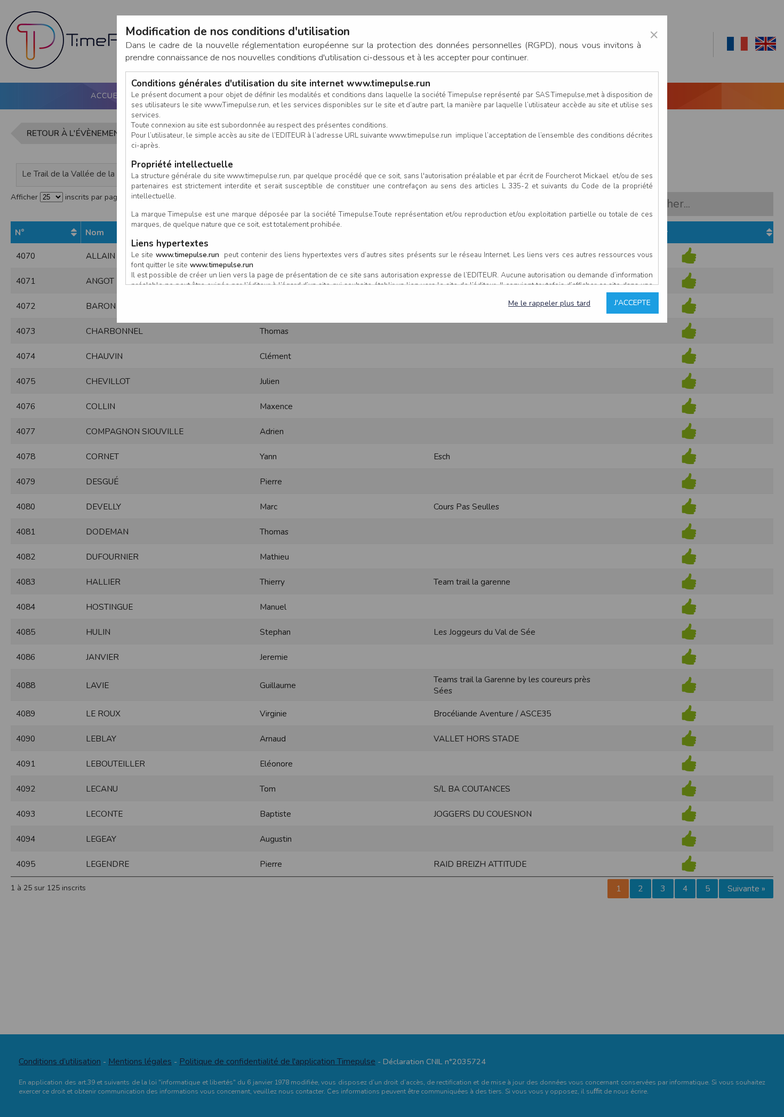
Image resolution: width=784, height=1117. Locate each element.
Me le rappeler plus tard (549, 303)
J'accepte (632, 303)
